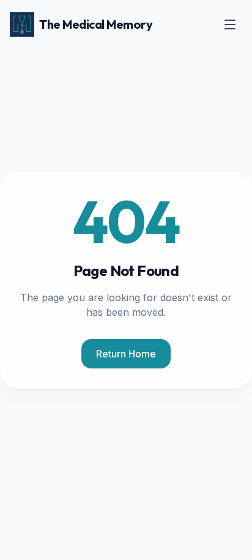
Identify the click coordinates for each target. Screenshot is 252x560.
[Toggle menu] (230, 24)
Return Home (126, 354)
